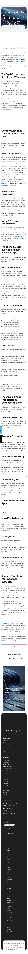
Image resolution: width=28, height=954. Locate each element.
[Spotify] (10, 658)
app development (14, 651)
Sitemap (7, 947)
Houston (8, 877)
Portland (8, 910)
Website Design (7, 760)
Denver (8, 873)
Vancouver (9, 929)
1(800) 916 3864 (9, 825)
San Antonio (9, 915)
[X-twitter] (8, 731)
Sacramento (9, 912)
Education (5, 781)
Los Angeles (9, 888)
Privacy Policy (19, 949)
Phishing (11, 947)
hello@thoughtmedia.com (10, 828)
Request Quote (10, 833)
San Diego (9, 917)
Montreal (9, 898)
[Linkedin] (11, 731)
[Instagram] (17, 658)
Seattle (8, 925)
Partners (5, 747)
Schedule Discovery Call (14, 705)
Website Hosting (7, 771)
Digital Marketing (7, 766)
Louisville (9, 891)
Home (5, 27)
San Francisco (10, 920)
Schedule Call (1, 439)
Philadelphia (9, 906)
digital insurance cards (18, 238)
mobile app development (14, 654)
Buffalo (8, 859)
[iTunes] (25, 658)
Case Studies (6, 745)
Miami (8, 894)
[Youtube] (21, 658)
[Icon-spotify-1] (16, 731)
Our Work (5, 743)
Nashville (9, 900)
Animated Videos (7, 769)
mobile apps (16, 59)
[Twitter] (6, 658)
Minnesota (9, 896)
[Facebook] (2, 658)
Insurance (5, 788)
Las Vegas (9, 886)
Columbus (9, 869)
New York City (10, 902)
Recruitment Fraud (18, 947)
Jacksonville (9, 883)
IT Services (6, 790)
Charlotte (9, 865)
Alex (14, 48)
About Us (5, 740)
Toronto (8, 927)
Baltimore (9, 855)
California (9, 863)
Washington (9, 931)
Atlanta (8, 850)
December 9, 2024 (7, 48)
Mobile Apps (21, 48)
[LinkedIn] (13, 658)
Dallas (8, 871)
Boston (8, 857)
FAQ (4, 749)
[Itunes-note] (21, 731)
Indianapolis (9, 879)
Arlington (9, 848)
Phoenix (8, 908)
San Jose (9, 923)
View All (5, 773)
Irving (8, 881)
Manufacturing (7, 792)
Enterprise (5, 783)
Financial (5, 786)
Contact (5, 751)
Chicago (8, 867)
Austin (8, 852)
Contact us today (5, 623)
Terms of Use (12, 949)
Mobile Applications (8, 764)
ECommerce (6, 762)
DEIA (7, 949)
